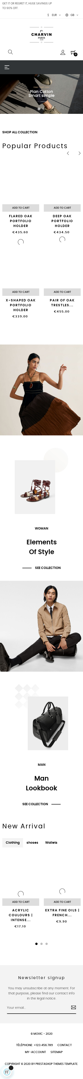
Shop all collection (19, 132)
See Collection (48, 568)
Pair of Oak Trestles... (62, 303)
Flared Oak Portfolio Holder (21, 221)
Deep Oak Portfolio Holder (62, 221)
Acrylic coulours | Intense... (21, 915)
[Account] (63, 52)
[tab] (12, 842)
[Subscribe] (71, 1008)
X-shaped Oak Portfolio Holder (21, 305)
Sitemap (56, 1052)
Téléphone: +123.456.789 (34, 1045)
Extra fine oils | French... (62, 913)
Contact (64, 1045)
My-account (35, 1052)
